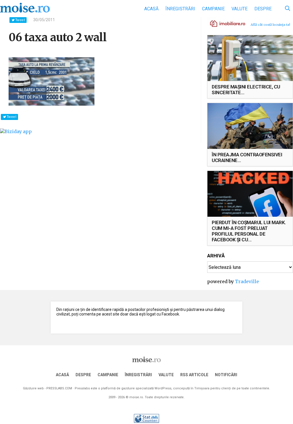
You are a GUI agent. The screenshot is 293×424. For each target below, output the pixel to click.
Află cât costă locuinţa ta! (270, 25)
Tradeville (247, 281)
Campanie (213, 8)
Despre (263, 8)
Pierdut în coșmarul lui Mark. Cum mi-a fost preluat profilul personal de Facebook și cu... (249, 231)
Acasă (151, 8)
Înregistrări (180, 8)
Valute (239, 8)
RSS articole (194, 374)
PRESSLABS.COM (59, 388)
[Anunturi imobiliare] (224, 23)
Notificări (226, 374)
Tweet (20, 20)
